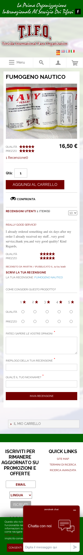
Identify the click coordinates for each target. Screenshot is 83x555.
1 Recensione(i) (17, 157)
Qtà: (9, 173)
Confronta (26, 199)
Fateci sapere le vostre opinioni (29, 333)
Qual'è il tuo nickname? (23, 377)
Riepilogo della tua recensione (29, 360)
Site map (63, 458)
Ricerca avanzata (63, 470)
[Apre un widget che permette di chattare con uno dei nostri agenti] (51, 528)
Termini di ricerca (63, 464)
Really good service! (21, 224)
